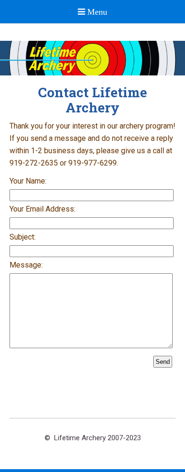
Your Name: (27, 180)
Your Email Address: (42, 208)
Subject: (22, 236)
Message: (26, 264)
